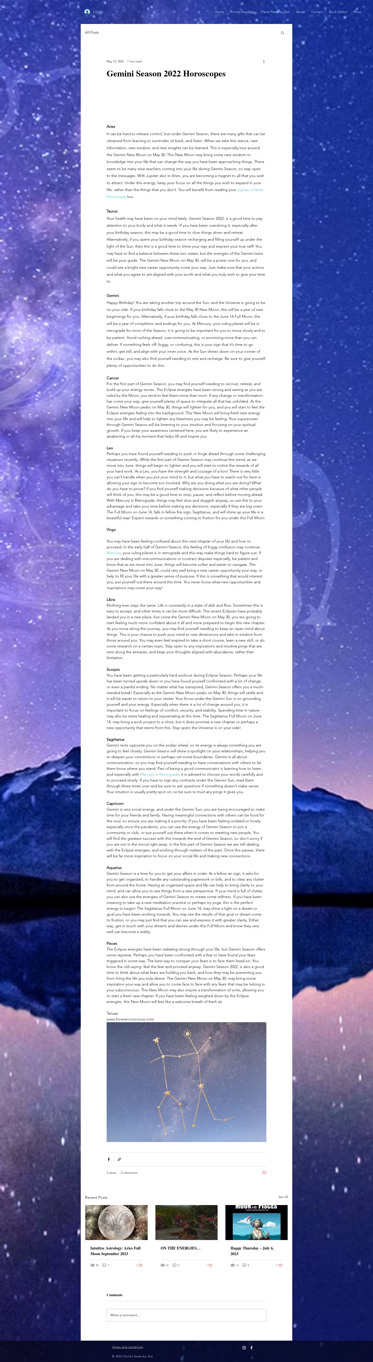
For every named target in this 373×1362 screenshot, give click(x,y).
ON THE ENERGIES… (181, 1248)
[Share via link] (119, 1159)
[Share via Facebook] (109, 1159)
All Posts (92, 32)
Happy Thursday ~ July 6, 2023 (252, 1250)
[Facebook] (251, 1347)
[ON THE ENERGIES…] (186, 1222)
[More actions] (263, 61)
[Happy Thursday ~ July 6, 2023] (256, 1222)
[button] (282, 32)
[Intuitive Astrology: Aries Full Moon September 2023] (116, 1222)
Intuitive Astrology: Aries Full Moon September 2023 (115, 1250)
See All (283, 1197)
